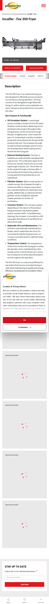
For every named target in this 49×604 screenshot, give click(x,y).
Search (24, 602)
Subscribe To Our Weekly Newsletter (20, 571)
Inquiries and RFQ (36, 68)
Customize (23, 327)
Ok (24, 320)
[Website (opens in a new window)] (24, 43)
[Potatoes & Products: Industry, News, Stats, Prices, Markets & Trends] (13, 5)
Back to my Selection (12, 68)
